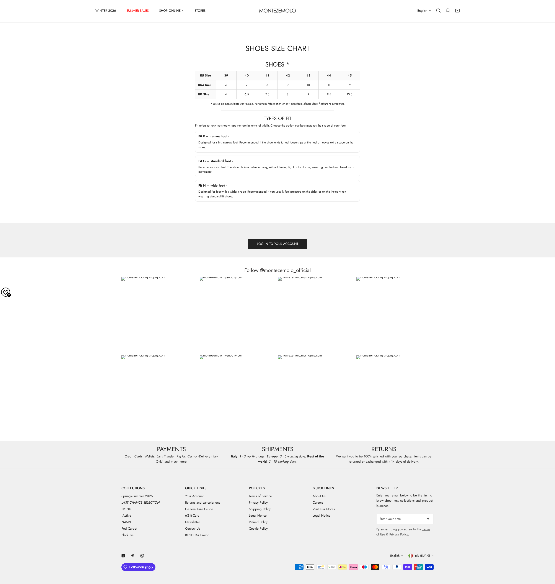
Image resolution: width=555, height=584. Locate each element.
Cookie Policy (258, 528)
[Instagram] (142, 556)
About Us (319, 496)
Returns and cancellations (202, 502)
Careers (318, 502)
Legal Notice (258, 515)
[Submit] (428, 519)
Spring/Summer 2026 (137, 496)
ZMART (126, 522)
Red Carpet (129, 528)
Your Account (194, 496)
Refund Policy (258, 522)
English (422, 10)
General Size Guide (199, 509)
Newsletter (192, 522)
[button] (457, 10)
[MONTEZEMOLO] (277, 10)
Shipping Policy (260, 509)
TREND (126, 509)
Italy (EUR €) (422, 555)
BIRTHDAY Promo (197, 535)
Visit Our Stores (324, 509)
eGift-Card (192, 515)
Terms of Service (260, 496)
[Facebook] (123, 556)
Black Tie (127, 535)
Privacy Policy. (399, 534)
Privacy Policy (258, 502)
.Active (126, 515)
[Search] (438, 10)
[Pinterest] (132, 556)
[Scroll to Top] (547, 561)
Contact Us (192, 528)
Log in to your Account (277, 243)
